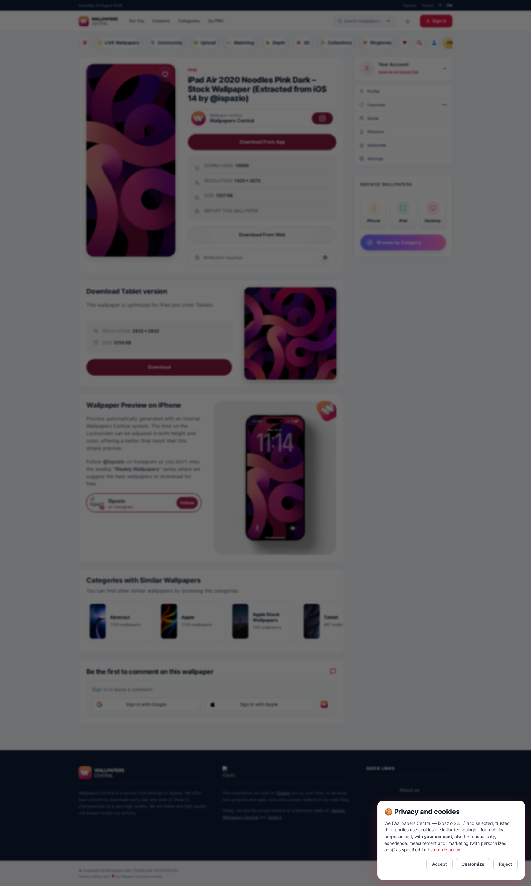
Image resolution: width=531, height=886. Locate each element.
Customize (473, 864)
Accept (439, 864)
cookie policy (447, 849)
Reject (505, 864)
